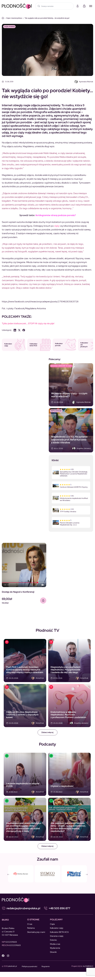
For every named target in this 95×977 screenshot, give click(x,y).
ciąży (56, 225)
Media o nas (55, 944)
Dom (3, 18)
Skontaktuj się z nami (36, 932)
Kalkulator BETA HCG (59, 932)
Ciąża (52, 924)
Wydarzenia (55, 948)
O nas (29, 924)
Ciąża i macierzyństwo (14, 18)
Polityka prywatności (29, 966)
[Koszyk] (84, 6)
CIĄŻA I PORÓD (9, 27)
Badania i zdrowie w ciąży (61, 366)
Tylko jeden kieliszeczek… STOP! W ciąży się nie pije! (28, 323)
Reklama (31, 928)
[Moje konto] (77, 6)
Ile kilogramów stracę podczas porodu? (56, 215)
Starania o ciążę (56, 936)
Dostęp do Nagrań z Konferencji (18, 591)
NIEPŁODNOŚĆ (56, 411)
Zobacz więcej (47, 732)
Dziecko (53, 940)
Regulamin (46, 966)
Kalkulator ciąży (56, 928)
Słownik (53, 952)
